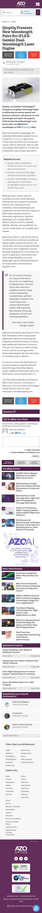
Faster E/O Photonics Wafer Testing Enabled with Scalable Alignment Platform (28, 511)
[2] (8, 486)
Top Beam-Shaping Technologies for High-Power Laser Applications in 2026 (27, 611)
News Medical (26, 759)
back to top (34, 841)
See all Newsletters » (11, 735)
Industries (25, 788)
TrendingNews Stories (8, 462)
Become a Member (13, 806)
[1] (8, 476)
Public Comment (33, 450)
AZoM (8, 750)
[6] (8, 635)
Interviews (10, 791)
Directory (9, 788)
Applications (26, 785)
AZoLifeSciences (27, 762)
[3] (8, 498)
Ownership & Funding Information (11, 832)
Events (23, 779)
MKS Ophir (11, 667)
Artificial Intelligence (20, 702)
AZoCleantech (11, 759)
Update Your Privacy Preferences (22, 906)
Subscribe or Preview (20, 704)
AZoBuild (9, 762)
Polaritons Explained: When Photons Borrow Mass (27, 575)
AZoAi (23, 756)
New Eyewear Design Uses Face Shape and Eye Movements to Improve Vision (28, 487)
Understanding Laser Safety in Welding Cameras (17, 650)
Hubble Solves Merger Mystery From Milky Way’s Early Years (27, 475)
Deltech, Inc (11, 677)
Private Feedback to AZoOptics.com (25, 452)
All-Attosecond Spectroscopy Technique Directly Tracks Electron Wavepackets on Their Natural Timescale (28, 525)
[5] (8, 523)
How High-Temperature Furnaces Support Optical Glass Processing (19, 672)
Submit (35, 456)
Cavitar (9, 656)
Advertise (9, 815)
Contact (9, 812)
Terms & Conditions (13, 818)
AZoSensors (25, 750)
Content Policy (11, 827)
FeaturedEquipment (21, 462)
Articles (8, 779)
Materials (24, 782)
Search (8, 803)
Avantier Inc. (11, 688)
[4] (8, 510)
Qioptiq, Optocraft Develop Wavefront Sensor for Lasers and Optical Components (21, 166)
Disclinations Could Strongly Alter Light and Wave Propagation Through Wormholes (27, 499)
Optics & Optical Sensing (22, 724)
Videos (8, 785)
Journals (9, 794)
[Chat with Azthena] (36, 908)
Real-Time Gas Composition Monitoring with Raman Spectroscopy (28, 636)
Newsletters (10, 809)
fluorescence (17, 139)
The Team (25, 797)
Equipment (10, 782)
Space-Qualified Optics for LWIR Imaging (18, 683)
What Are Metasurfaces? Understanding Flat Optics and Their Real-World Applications (28, 624)
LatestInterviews (34, 462)
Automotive (17, 713)
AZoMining (10, 765)
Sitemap (24, 794)
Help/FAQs (25, 791)
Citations (8, 411)
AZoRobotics (10, 756)
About (8, 800)
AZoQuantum (26, 753)
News (13, 22)
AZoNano (9, 753)
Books (23, 776)
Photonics (26, 127)
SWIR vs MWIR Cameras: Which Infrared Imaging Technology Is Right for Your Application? (27, 599)
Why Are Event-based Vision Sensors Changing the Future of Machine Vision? (28, 587)
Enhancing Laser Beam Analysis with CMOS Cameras (20, 661)
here (34, 374)
